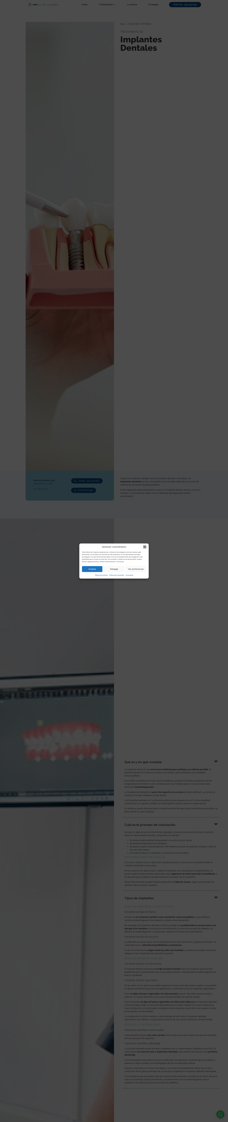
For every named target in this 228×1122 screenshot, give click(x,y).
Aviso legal (129, 575)
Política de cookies (101, 575)
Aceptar (92, 569)
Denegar (114, 569)
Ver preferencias (136, 569)
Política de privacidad (116, 575)
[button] (144, 547)
